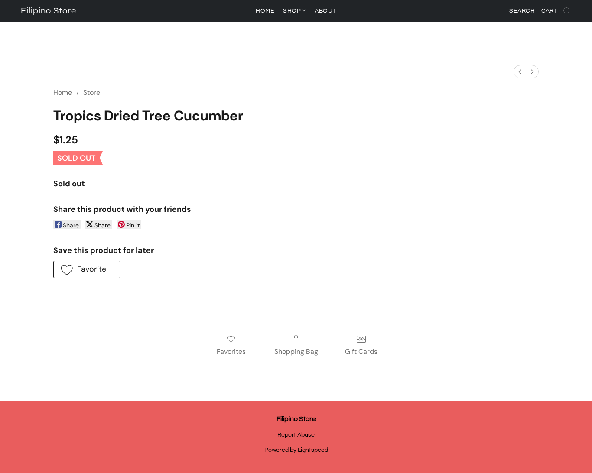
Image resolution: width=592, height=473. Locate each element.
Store (91, 92)
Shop (293, 11)
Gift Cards (361, 351)
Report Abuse (296, 435)
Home (265, 11)
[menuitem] (520, 71)
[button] (48, 10)
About (325, 11)
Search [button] (522, 11)
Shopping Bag (296, 351)
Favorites (231, 351)
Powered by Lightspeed (296, 450)
